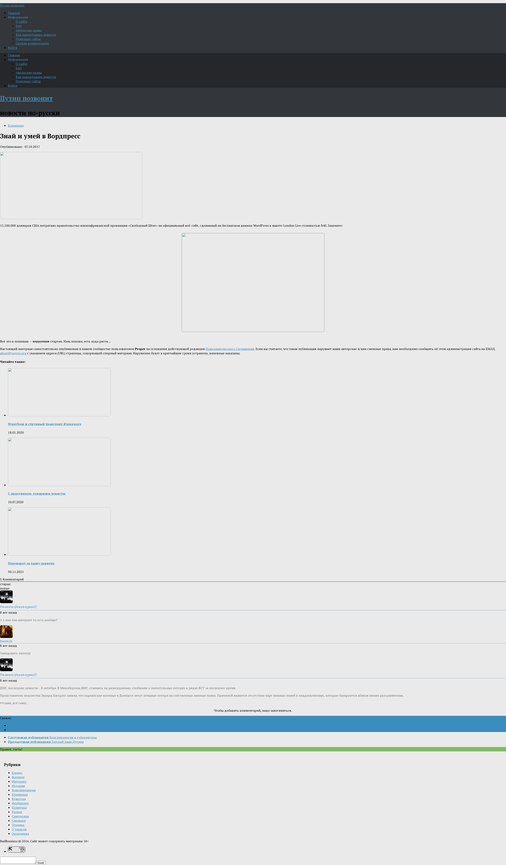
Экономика (20, 833)
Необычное (20, 803)
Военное (18, 777)
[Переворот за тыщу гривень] (59, 554)
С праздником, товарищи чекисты (36, 493)
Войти (12, 47)
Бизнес (17, 773)
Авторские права (29, 30)
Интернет (19, 781)
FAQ (19, 26)
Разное (17, 812)
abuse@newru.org (13, 353)
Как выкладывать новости (36, 34)
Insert (41, 862)
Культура (19, 799)
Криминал (16, 125)
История (18, 786)
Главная (14, 13)
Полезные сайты (28, 39)
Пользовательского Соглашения (230, 349)
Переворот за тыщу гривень (31, 563)
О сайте (21, 21)
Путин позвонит (12, 5)
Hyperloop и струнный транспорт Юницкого (44, 424)
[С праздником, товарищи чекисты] (59, 485)
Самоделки (20, 816)
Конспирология (24, 790)
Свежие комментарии (32, 43)
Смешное (19, 820)
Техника (18, 825)
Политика (19, 807)
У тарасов (19, 829)
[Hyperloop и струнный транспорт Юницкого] (59, 415)
